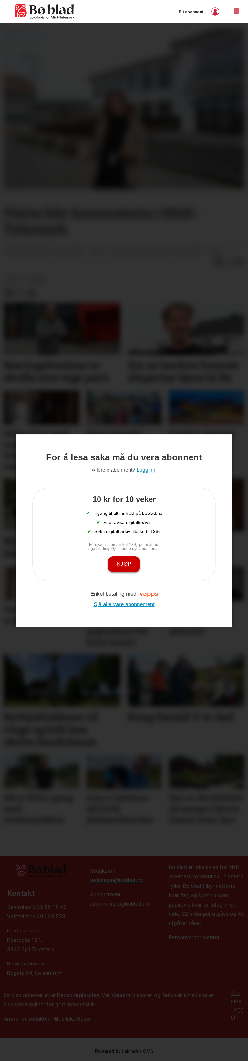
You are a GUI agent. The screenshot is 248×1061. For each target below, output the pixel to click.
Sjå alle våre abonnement (124, 604)
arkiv (14, 279)
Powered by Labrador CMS (124, 1051)
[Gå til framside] (45, 11)
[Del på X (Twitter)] (228, 262)
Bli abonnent (191, 11)
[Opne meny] (236, 11)
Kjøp (124, 564)
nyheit (37, 279)
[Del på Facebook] (218, 262)
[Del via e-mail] (239, 262)
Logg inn (216, 11)
